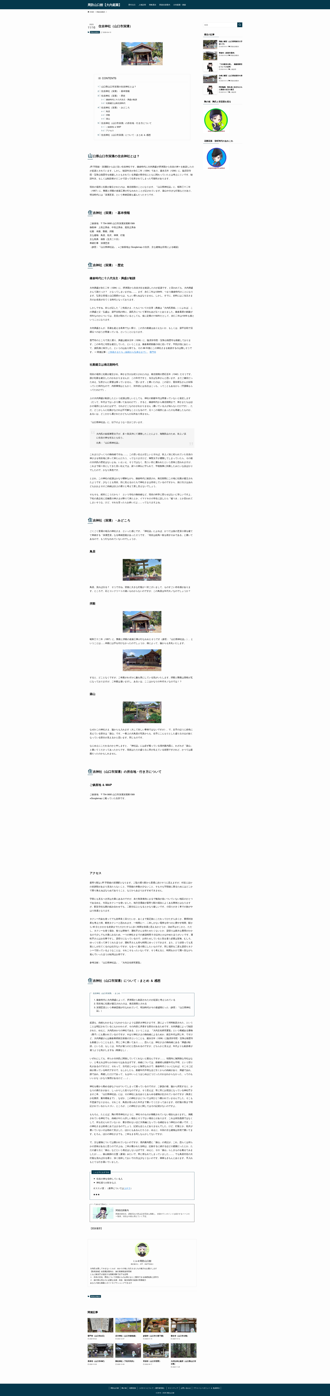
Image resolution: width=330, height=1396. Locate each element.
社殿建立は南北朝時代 (115, 103)
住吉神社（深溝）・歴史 (113, 95)
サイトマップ (173, 1388)
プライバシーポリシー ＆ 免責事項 (206, 1388)
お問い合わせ (186, 1388)
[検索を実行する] (239, 24)
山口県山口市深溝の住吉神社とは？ (118, 86)
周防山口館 (114, 1388)
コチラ (127, 1188)
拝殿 (108, 114)
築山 (108, 118)
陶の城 (124, 1388)
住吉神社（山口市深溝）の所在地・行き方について (126, 123)
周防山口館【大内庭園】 (105, 4)
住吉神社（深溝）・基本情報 (115, 91)
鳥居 (108, 111)
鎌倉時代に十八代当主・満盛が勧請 (121, 99)
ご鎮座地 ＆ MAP (114, 126)
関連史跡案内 (95, 32)
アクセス (110, 130)
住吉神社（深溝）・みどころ (115, 107)
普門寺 (153, 351)
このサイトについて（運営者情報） (152, 1388)
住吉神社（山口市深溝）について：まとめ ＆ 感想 (126, 134)
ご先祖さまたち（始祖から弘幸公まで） (127, 351)
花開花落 (132, 1388)
